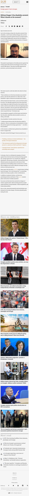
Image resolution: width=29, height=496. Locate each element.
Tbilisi (2, 23)
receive (20, 177)
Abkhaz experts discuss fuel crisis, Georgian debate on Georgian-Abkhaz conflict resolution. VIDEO (14, 382)
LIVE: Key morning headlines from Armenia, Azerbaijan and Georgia (12, 310)
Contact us (14, 477)
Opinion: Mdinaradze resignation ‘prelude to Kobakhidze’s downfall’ (13, 358)
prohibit (15, 169)
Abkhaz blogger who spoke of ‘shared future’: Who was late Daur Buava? (14, 238)
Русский (8, 6)
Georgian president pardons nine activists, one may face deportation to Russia (14, 262)
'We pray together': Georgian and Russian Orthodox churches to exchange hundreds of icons (15, 465)
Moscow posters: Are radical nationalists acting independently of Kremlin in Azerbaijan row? (13, 286)
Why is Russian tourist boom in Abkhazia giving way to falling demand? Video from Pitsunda (13, 334)
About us (14, 473)
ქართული (3, 6)
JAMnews (3, 20)
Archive (3, 12)
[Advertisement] (14, 204)
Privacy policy (14, 482)
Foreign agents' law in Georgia (9, 9)
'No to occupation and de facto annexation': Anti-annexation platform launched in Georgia (14, 429)
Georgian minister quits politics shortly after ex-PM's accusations (14, 406)
